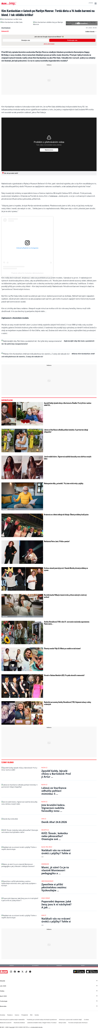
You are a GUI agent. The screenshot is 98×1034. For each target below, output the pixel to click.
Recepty (83, 965)
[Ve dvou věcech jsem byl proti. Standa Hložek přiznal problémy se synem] (22, 579)
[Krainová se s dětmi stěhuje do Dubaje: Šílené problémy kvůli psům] (22, 525)
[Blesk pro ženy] (8, 5)
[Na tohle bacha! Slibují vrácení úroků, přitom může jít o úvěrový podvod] (22, 605)
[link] (11, 971)
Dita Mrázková (5, 28)
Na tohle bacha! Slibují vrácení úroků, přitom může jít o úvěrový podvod (65, 596)
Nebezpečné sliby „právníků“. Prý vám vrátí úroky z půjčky (63, 483)
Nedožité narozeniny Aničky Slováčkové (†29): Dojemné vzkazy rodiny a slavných (67, 703)
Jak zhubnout (35, 965)
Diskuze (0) (5, 31)
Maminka (12, 965)
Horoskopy (59, 965)
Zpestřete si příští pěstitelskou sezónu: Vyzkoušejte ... (54, 887)
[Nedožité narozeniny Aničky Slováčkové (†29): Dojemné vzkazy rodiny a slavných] (22, 713)
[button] (95, 3)
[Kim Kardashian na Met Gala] (11, 22)
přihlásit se (91, 2)
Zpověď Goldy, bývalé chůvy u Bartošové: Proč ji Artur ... (56, 773)
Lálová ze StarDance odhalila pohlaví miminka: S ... (53, 790)
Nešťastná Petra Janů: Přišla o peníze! (56, 541)
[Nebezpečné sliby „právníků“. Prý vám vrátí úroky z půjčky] (22, 496)
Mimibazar (45, 864)
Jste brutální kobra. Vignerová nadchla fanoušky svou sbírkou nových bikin (67, 457)
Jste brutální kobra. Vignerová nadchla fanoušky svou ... (53, 808)
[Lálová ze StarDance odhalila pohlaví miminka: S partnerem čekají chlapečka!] (22, 440)
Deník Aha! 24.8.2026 (54, 822)
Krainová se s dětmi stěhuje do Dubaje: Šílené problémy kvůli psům (66, 514)
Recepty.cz (45, 830)
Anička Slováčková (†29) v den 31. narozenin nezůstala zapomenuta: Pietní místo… (67, 622)
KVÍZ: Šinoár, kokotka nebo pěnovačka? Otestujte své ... (54, 836)
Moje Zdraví (45, 898)
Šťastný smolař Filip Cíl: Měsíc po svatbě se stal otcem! (62, 648)
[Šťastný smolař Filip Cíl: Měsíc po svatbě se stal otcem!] (22, 659)
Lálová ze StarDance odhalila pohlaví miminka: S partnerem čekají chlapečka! (66, 430)
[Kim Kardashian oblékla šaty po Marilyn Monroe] (49, 24)
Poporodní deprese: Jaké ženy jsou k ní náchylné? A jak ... (56, 904)
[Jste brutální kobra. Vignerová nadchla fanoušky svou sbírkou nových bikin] (22, 467)
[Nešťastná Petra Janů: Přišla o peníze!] (22, 552)
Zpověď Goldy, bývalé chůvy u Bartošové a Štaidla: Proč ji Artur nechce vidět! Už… (67, 404)
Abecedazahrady (47, 881)
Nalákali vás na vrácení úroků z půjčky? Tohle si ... (56, 853)
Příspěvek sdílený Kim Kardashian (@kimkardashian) (27, 273)
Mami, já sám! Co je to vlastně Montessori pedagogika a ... (55, 870)
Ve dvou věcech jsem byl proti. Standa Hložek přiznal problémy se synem (66, 569)
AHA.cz (43, 819)
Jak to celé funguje (49, 43)
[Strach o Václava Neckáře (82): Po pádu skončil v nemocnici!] (22, 686)
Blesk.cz (44, 767)
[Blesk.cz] (4, 971)
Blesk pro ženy (46, 847)
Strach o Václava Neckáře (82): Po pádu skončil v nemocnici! (64, 675)
